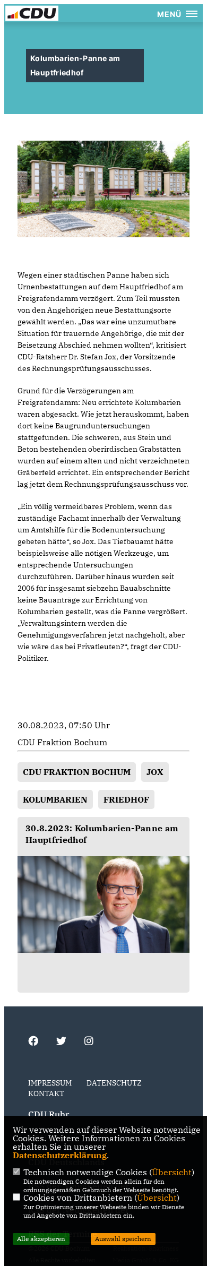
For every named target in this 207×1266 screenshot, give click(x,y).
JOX (154, 772)
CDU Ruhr (48, 1114)
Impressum (50, 1083)
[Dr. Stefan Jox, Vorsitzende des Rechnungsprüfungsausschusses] (103, 904)
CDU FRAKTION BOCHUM (77, 772)
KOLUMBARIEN (55, 799)
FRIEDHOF (126, 799)
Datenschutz (114, 1083)
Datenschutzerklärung (60, 1155)
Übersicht (172, 1172)
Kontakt (46, 1093)
